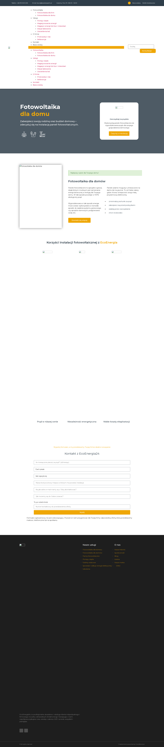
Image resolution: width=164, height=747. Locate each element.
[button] (76, 47)
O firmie (36, 34)
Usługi (35, 18)
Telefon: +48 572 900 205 (20, 3)
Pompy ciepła (42, 21)
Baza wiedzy (136, 3)
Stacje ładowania (44, 29)
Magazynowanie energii (47, 23)
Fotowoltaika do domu (46, 15)
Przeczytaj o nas (44, 37)
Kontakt (36, 42)
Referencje (41, 39)
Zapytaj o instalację (119, 133)
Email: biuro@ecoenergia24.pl (42, 3)
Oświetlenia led (43, 31)
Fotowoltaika (38, 10)
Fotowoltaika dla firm (45, 13)
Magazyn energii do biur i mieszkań (51, 26)
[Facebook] (129, 3)
